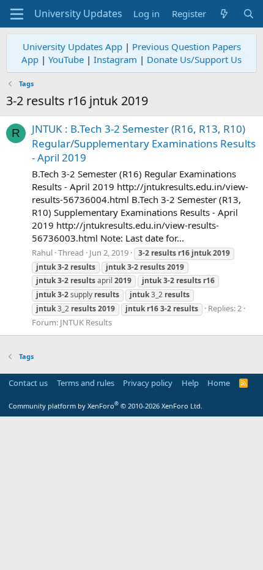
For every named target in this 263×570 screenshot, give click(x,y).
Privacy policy (147, 382)
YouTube (66, 59)
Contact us (28, 382)
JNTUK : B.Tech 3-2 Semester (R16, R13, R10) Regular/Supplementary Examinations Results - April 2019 (144, 143)
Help (190, 382)
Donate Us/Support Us (194, 59)
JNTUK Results (86, 322)
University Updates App (72, 46)
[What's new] (224, 13)
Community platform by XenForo (105, 405)
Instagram (115, 59)
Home (218, 382)
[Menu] (16, 14)
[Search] (249, 13)
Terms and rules (85, 382)
